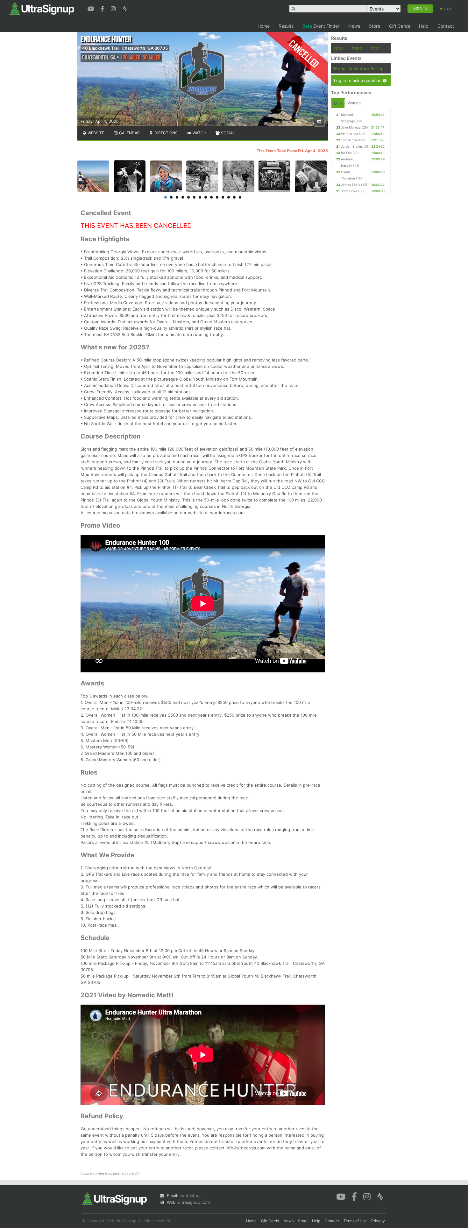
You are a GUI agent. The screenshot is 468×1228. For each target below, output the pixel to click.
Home (264, 26)
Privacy (378, 1220)
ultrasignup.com (194, 1202)
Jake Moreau (351, 127)
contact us (190, 1195)
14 (240, 197)
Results (286, 26)
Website (95, 132)
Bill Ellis (346, 153)
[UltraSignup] (42, 8)
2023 (338, 48)
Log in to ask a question (358, 80)
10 (217, 197)
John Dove (349, 191)
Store (374, 26)
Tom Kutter (349, 140)
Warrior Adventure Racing (358, 68)
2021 (375, 48)
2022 (357, 48)
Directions (165, 132)
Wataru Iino (349, 134)
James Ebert (350, 184)
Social (227, 132)
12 (228, 197)
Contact (445, 26)
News (354, 26)
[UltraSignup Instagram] (114, 8)
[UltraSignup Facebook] (103, 8)
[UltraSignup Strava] (125, 8)
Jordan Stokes (352, 146)
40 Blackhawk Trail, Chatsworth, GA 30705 (125, 48)
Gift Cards (399, 26)
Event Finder (320, 26)
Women (354, 103)
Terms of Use (355, 1220)
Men (338, 103)
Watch (199, 132)
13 (234, 197)
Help (424, 26)
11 (223, 197)
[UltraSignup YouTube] (91, 8)
